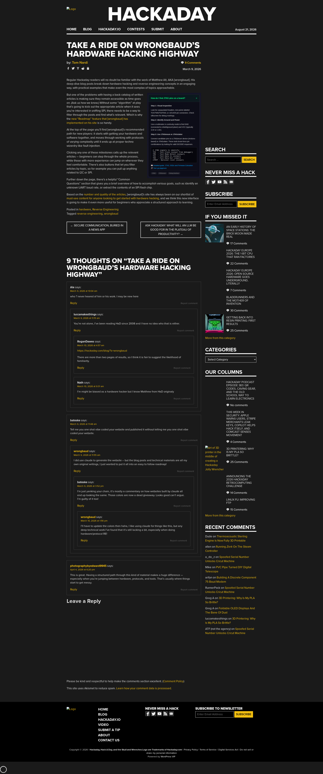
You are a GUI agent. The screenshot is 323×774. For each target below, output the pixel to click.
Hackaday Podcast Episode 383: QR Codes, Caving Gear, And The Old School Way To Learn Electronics (241, 390)
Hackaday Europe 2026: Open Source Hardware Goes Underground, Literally (240, 277)
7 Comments (238, 290)
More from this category (220, 338)
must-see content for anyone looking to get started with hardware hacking (113, 198)
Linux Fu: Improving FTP (240, 501)
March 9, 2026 (192, 69)
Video (103, 725)
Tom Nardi (80, 62)
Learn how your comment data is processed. (144, 688)
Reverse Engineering (105, 209)
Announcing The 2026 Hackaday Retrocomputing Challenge (239, 481)
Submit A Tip (109, 730)
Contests (136, 29)
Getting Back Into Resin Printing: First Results (241, 321)
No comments (239, 405)
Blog (87, 29)
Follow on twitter (213, 181)
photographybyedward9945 (88, 566)
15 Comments (238, 509)
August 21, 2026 (245, 29)
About (176, 29)
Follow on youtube (219, 181)
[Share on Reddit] (83, 68)
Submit (157, 29)
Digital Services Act (228, 749)
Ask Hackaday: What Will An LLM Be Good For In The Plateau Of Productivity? (170, 230)
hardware (85, 209)
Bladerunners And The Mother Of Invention (240, 300)
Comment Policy (173, 681)
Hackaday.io (109, 29)
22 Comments (239, 263)
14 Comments (238, 493)
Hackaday (161, 14)
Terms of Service (208, 749)
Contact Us (108, 740)
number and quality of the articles (105, 194)
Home (72, 29)
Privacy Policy (191, 749)
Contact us (231, 181)
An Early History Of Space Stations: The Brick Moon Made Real (241, 232)
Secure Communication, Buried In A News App (96, 228)
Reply (73, 303)
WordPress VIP (168, 756)
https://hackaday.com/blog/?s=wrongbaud (102, 350)
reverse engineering (90, 213)
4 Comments (238, 442)
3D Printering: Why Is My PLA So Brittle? (240, 452)
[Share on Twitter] (73, 68)
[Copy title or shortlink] (87, 68)
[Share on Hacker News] (78, 68)
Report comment (189, 303)
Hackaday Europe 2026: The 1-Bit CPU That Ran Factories (240, 254)
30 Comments (239, 310)
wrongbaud (111, 213)
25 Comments (239, 330)
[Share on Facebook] (68, 68)
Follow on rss (225, 181)
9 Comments (192, 63)
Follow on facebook (207, 181)
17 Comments (238, 243)
